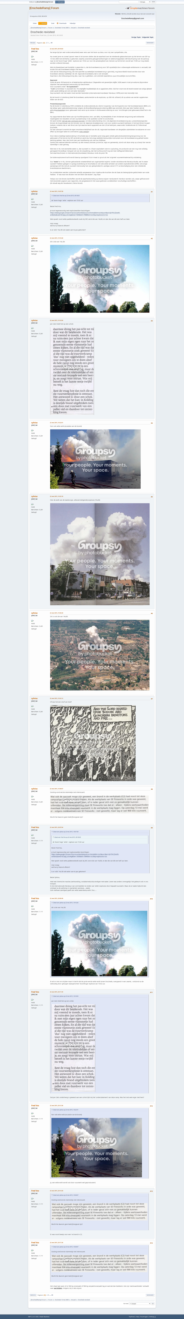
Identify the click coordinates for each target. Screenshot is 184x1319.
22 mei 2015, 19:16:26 (56, 238)
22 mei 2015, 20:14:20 (56, 1191)
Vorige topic (136, 37)
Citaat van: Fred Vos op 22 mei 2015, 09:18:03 (66, 195)
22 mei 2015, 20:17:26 (56, 1242)
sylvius (34, 191)
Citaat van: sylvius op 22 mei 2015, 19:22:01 (65, 1110)
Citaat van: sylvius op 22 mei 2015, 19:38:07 (65, 1195)
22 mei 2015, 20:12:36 (56, 1105)
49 (51, 43)
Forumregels (144, 1317)
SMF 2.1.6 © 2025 (33, 1316)
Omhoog (33, 1295)
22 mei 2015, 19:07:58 (56, 191)
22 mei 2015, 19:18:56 (56, 320)
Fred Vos (35, 49)
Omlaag (32, 43)
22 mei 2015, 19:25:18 (56, 496)
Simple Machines (44, 1316)
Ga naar (125, 1303)
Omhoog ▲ (152, 1317)
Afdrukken (150, 43)
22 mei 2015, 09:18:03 (56, 49)
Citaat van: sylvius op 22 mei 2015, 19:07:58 (65, 832)
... (50, 43)
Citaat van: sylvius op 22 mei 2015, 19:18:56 (65, 996)
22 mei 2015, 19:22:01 (56, 422)
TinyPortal (132, 1317)
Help (137, 1317)
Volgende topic (147, 37)
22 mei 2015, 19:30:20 (56, 613)
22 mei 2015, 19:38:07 (56, 789)
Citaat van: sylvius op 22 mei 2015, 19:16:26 (65, 903)
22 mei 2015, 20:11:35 (56, 992)
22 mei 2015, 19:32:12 (56, 698)
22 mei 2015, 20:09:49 (56, 898)
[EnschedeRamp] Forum (44, 7)
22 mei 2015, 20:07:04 (56, 827)
